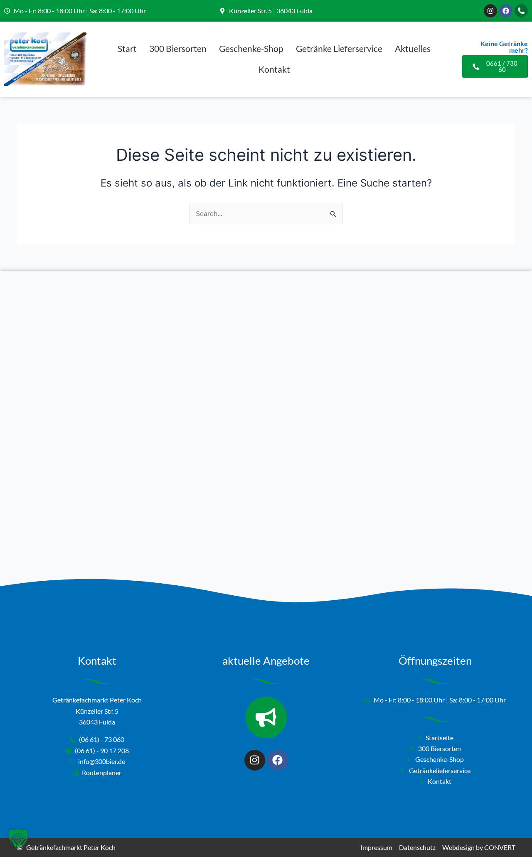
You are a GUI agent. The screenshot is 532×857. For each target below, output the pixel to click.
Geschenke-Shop (251, 48)
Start (127, 48)
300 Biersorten (178, 48)
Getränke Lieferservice (339, 48)
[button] (18, 838)
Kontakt (274, 69)
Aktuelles (413, 48)
